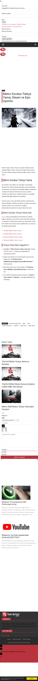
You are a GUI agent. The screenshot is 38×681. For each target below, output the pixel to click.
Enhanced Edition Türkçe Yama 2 (13, 240)
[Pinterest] (5, 636)
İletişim (9, 639)
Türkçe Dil (16, 325)
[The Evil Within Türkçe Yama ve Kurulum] (19, 351)
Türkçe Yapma (31, 325)
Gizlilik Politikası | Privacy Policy (11, 26)
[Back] (2, 3)
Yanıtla (3, 661)
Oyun (3, 90)
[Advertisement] (19, 70)
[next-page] (3, 413)
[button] (3, 44)
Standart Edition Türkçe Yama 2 (13, 234)
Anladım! (32, 678)
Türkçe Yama (23, 325)
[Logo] (9, 51)
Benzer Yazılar (7, 342)
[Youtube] (8, 636)
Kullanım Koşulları (17, 639)
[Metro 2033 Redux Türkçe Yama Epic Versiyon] (19, 396)
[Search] (35, 44)
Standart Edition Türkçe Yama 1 (13, 230)
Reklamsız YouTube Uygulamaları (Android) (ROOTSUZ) (15, 536)
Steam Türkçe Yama (7, 325)
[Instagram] (3, 636)
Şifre (3, 20)
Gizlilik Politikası (27, 639)
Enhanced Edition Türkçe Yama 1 (13, 237)
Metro (24, 323)
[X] (7, 636)
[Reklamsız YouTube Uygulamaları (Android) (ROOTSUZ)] (19, 526)
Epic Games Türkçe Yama (15, 323)
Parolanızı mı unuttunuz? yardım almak (14, 24)
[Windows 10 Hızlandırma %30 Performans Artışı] (19, 493)
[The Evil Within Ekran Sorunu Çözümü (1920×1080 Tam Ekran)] (19, 373)
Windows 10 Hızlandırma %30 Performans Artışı (14, 503)
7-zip (13, 251)
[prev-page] (2, 413)
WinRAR (6, 251)
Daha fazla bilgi (13, 679)
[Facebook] (2, 636)
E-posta (4, 36)
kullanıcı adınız (6, 13)
